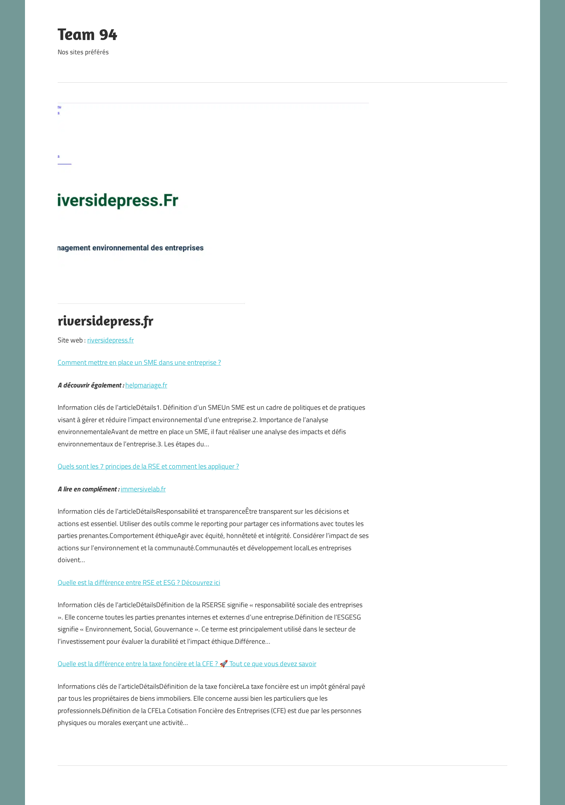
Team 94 (87, 33)
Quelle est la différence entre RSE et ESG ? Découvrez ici (139, 582)
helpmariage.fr (146, 385)
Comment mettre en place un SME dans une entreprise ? (139, 362)
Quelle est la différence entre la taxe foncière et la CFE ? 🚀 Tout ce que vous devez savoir (187, 663)
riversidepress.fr (110, 340)
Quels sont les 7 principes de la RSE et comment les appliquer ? (148, 466)
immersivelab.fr (143, 489)
